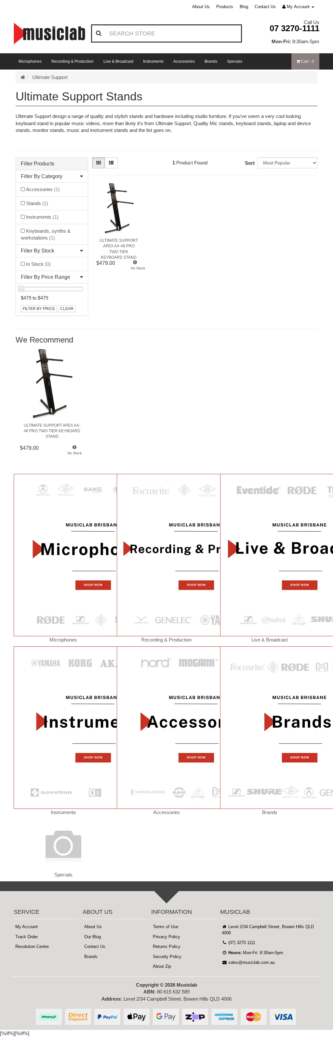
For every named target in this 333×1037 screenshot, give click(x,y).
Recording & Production (72, 61)
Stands (37, 203)
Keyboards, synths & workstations (46, 234)
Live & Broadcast (118, 61)
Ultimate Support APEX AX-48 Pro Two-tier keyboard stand (119, 247)
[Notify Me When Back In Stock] (135, 267)
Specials (234, 61)
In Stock (38, 264)
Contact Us (265, 6)
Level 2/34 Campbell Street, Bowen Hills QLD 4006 (268, 929)
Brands (211, 61)
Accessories (184, 61)
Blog (244, 6)
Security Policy (167, 956)
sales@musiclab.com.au (251, 962)
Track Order (26, 936)
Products (224, 6)
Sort (250, 163)
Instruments (153, 61)
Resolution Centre (32, 946)
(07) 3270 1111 (241, 942)
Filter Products (37, 163)
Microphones (30, 61)
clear (66, 308)
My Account (26, 926)
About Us (201, 6)
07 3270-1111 (294, 28)
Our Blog (92, 936)
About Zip (162, 966)
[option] (52, 405)
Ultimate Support (50, 77)
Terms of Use (165, 926)
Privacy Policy (166, 936)
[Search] (98, 33)
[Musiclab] (49, 33)
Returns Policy (166, 946)
